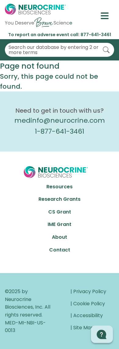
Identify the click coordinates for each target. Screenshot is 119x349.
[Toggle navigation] (107, 15)
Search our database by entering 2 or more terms (54, 50)
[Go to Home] (38, 16)
